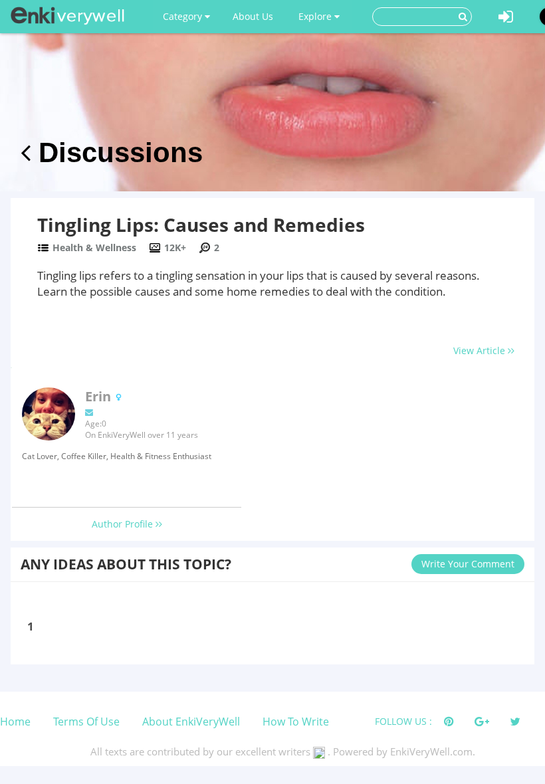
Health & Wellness (94, 247)
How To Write (296, 721)
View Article (480, 350)
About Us (253, 16)
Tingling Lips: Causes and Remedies (201, 224)
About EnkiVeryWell (191, 721)
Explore (316, 16)
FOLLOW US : (403, 721)
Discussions (117, 152)
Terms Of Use (86, 721)
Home (15, 721)
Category (184, 16)
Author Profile (124, 524)
